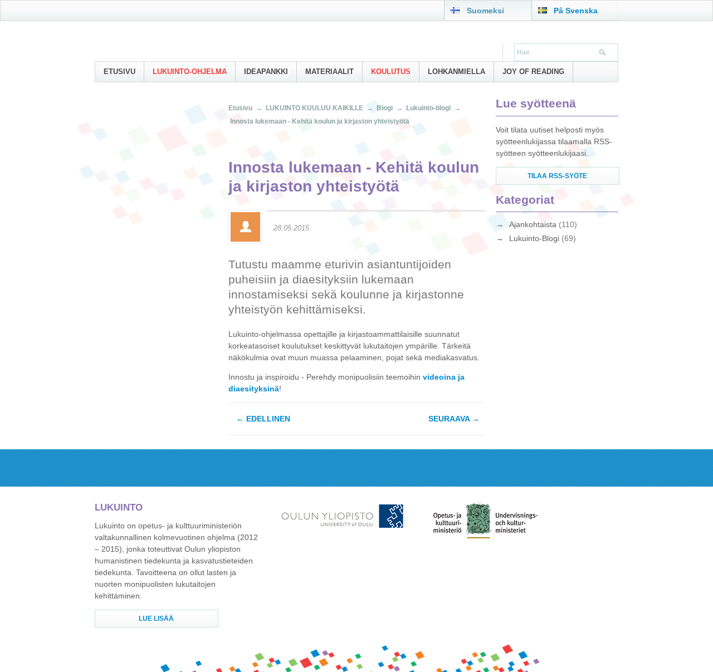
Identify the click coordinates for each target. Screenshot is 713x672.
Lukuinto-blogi (428, 108)
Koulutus (391, 72)
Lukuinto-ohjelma (190, 72)
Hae (603, 53)
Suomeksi (485, 10)
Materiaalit (329, 72)
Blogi (385, 108)
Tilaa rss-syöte (557, 176)
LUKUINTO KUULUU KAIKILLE (314, 108)
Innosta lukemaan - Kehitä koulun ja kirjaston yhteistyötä (319, 121)
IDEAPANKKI (266, 72)
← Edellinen (263, 418)
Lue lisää (156, 618)
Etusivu (119, 72)
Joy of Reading (533, 72)
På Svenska (576, 10)
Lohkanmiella (456, 72)
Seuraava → (454, 418)
